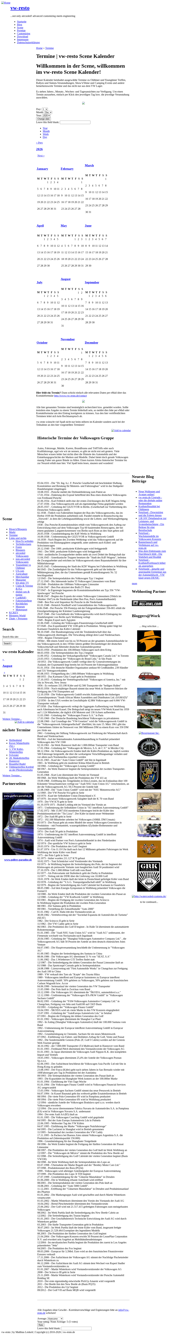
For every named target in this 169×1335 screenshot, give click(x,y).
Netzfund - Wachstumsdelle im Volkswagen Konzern (149, 536)
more (134, 583)
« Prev (39, 142)
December (91, 342)
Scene (20, 27)
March (89, 165)
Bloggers (20, 550)
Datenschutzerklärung (28, 42)
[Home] (5, 2)
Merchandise (22, 576)
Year (45, 128)
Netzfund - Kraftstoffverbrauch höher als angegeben (152, 563)
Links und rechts (17, 538)
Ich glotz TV (22, 582)
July (40, 282)
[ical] (24, 722)
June (88, 225)
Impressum (22, 39)
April (40, 225)
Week (46, 134)
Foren (19, 547)
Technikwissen (23, 544)
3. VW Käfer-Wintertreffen (16, 750)
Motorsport (21, 609)
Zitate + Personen (18, 618)
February (67, 168)
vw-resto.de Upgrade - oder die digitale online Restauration (150, 500)
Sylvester (14, 755)
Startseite (21, 21)
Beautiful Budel (17, 764)
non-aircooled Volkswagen (23, 560)
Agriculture (22, 573)
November (68, 339)
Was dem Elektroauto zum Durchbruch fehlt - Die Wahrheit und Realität (152, 554)
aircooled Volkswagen (22, 554)
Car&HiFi (21, 597)
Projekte (21, 30)
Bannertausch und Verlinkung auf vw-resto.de (148, 545)
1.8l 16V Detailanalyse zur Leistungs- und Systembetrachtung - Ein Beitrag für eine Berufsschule (152, 524)
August (7, 666)
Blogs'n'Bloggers (18, 529)
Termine (13, 535)
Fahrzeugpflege (24, 600)
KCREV (13, 612)
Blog (19, 24)
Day (45, 137)
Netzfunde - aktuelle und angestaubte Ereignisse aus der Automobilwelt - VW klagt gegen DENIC (152, 573)
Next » (41, 155)
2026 (39, 149)
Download (22, 36)
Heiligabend (15, 740)
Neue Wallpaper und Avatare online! (149, 493)
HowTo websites (24, 541)
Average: (42, 1318)
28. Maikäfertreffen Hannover (19, 759)
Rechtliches (22, 603)
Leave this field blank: (48, 122)
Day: (39, 109)
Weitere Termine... (12, 719)
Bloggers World (17, 615)
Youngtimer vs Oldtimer (23, 566)
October (42, 342)
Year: (39, 115)
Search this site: (10, 636)
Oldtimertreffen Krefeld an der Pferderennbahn (21, 768)
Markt (12, 532)
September (92, 282)
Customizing (23, 33)
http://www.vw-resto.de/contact (70, 395)
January (42, 168)
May (64, 225)
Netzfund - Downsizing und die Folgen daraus (150, 514)
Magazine (21, 579)
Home (39, 48)
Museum (20, 606)
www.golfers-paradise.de (18, 859)
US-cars (20, 570)
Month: (40, 112)
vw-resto (20, 8)
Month (46, 131)
